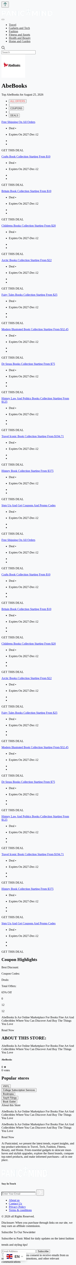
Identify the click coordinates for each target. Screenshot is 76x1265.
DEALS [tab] (14, 115)
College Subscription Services (19, 1090)
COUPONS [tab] (16, 108)
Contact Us (15, 1203)
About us (14, 1200)
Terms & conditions (20, 1210)
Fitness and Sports (19, 34)
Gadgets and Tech (19, 28)
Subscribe (43, 1251)
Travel (12, 24)
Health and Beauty (20, 38)
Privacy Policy (17, 1206)
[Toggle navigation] (2, 19)
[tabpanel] (38, 327)
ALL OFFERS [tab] (17, 101)
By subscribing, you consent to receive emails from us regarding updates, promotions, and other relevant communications (35, 1258)
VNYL (6, 1086)
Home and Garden (19, 41)
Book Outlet (9, 1101)
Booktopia (8, 1094)
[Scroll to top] (5, 4)
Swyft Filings (10, 1097)
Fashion (13, 31)
